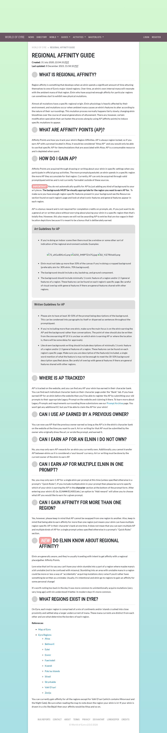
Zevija (48, 692)
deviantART (98, 719)
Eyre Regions (44, 634)
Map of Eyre (44, 629)
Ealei (47, 649)
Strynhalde (50, 682)
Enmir (48, 655)
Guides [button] (64, 37)
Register (156, 37)
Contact (57, 719)
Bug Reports (44, 719)
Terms (76, 719)
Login (146, 37)
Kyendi (48, 665)
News (31, 37)
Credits (125, 719)
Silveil (48, 676)
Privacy (86, 719)
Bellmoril (49, 644)
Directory (42, 37)
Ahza (47, 638)
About (67, 719)
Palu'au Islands (52, 671)
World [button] (53, 37)
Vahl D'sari (50, 687)
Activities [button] (78, 37)
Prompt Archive (115, 403)
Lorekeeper (113, 719)
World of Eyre (14, 37)
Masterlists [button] (95, 37)
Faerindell (50, 660)
